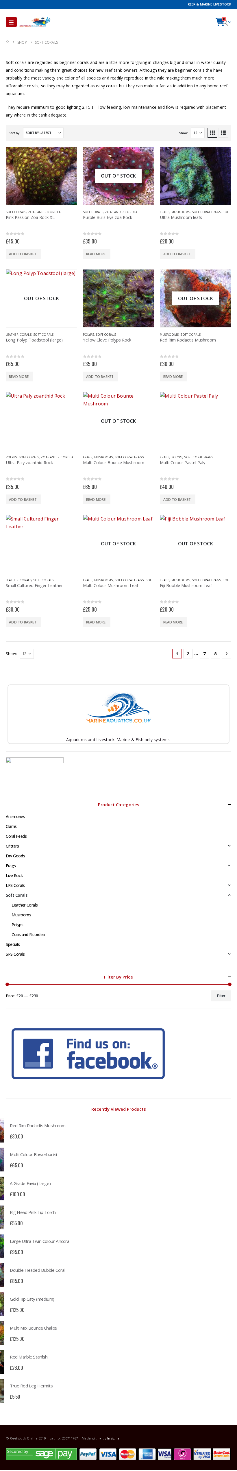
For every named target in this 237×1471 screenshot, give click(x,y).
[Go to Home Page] (7, 42)
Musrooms (180, 212)
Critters (12, 846)
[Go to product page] (41, 176)
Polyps (88, 335)
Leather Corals (19, 335)
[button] (11, 22)
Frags (164, 212)
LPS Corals (15, 885)
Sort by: (14, 133)
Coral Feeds (16, 836)
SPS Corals (15, 954)
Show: (183, 133)
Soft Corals (16, 212)
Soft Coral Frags (206, 212)
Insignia (113, 1438)
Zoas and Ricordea (44, 212)
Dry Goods (15, 856)
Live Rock (14, 875)
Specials (13, 944)
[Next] (226, 653)
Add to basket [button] (23, 254)
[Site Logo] (35, 21)
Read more (96, 254)
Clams (11, 826)
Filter (221, 995)
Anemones (15, 816)
